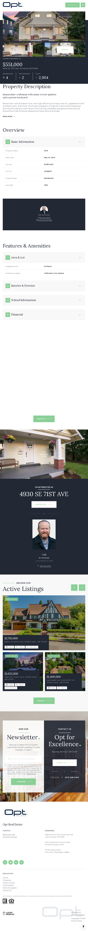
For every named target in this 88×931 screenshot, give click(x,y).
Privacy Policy (31, 774)
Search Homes (9, 883)
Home (5, 878)
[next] (82, 587)
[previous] (74, 587)
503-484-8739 (45, 218)
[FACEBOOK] (5, 862)
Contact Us (72, 5)
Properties (7, 880)
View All (65, 49)
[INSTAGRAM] (21, 862)
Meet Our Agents (10, 888)
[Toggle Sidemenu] (83, 5)
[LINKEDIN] (16, 862)
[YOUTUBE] (10, 862)
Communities (8, 885)
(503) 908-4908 (72, 777)
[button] (65, 762)
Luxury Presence (78, 915)
